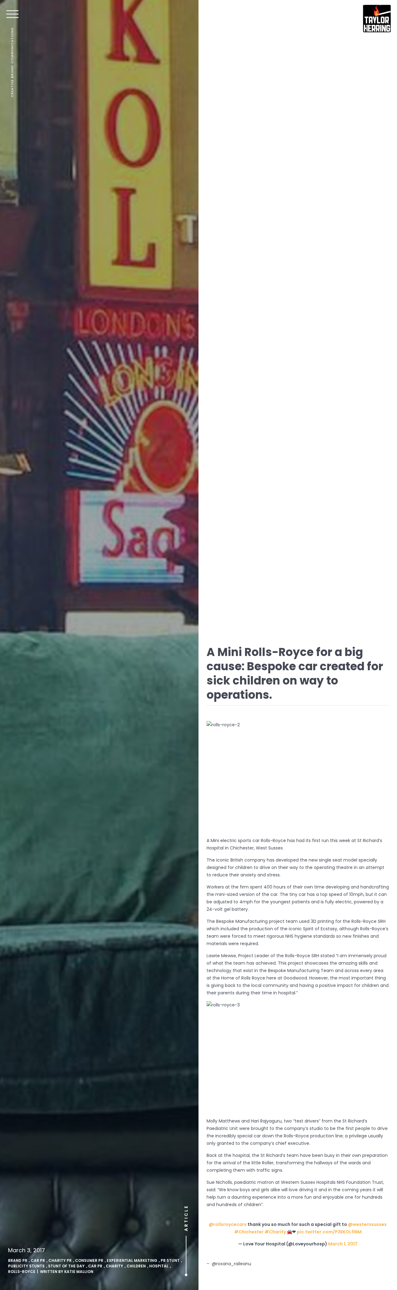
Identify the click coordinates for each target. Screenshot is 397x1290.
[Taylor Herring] (377, 19)
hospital (158, 1266)
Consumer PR (89, 1260)
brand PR (17, 1260)
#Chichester (249, 1232)
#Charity (275, 1232)
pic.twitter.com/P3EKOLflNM (329, 1232)
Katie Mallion (78, 1271)
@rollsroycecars (228, 1224)
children (136, 1266)
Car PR (38, 1260)
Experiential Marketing (132, 1260)
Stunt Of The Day (66, 1266)
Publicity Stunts (26, 1266)
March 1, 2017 (343, 1244)
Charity (114, 1266)
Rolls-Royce (21, 1271)
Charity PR (60, 1260)
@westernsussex (367, 1224)
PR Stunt (170, 1260)
